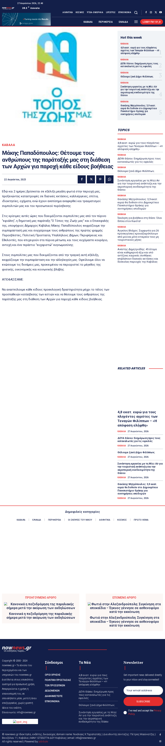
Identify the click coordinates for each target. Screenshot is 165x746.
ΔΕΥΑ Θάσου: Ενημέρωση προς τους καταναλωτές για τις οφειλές (139, 65)
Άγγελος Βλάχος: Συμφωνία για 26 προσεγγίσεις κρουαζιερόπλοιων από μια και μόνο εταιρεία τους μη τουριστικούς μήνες (138, 235)
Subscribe (143, 701)
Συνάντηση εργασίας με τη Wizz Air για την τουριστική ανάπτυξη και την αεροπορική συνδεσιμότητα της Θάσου (140, 91)
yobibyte (43, 741)
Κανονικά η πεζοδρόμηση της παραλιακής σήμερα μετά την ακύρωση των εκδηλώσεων (40, 616)
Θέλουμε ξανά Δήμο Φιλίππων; (137, 76)
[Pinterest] (100, 179)
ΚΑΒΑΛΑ (8, 145)
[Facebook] (146, 12)
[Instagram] (150, 12)
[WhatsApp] (109, 179)
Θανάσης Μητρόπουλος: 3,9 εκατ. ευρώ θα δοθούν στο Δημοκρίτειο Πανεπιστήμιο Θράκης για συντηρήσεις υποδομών (139, 110)
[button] (136, 12)
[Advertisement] (140, 343)
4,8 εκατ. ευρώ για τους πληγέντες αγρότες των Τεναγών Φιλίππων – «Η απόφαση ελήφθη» (140, 50)
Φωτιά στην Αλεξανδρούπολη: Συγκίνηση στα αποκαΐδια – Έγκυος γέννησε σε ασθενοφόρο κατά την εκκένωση (124, 621)
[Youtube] (160, 12)
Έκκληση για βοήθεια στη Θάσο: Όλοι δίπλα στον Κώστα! (140, 219)
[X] (155, 12)
